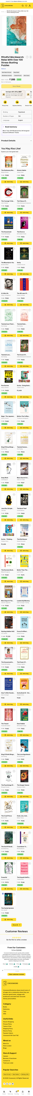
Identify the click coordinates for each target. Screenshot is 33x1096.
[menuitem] (4, 1093)
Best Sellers (16, 1074)
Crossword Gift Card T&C (11, 1035)
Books (5, 1007)
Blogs (5, 1048)
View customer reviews (16, 974)
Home (2, 11)
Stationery (6, 1009)
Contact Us (6, 1060)
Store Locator (7, 1045)
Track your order (8, 1063)
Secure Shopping (8, 1021)
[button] (26, 6)
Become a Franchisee (9, 1058)
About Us (6, 1043)
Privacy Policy (7, 1024)
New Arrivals (7, 1074)
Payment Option (8, 1033)
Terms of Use (7, 1026)
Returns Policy (7, 1031)
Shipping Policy (8, 1028)
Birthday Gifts (25, 1074)
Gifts (4, 1013)
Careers (5, 1056)
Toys (4, 1011)
